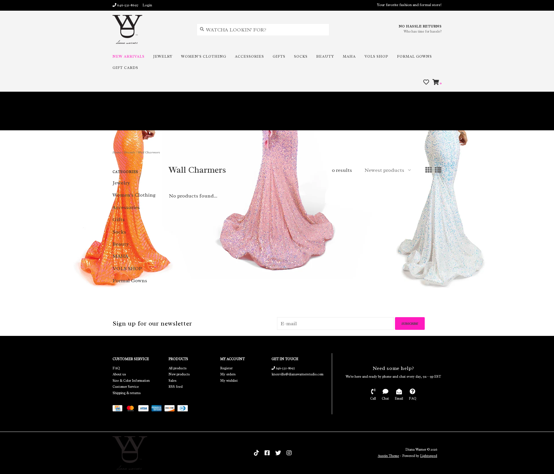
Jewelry (163, 56)
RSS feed (176, 386)
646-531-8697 (285, 368)
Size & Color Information (131, 380)
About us (119, 374)
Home (117, 152)
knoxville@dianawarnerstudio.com (297, 374)
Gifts (279, 56)
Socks (301, 56)
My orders (228, 374)
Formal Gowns (414, 56)
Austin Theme (388, 456)
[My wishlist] (426, 82)
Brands (129, 152)
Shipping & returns (127, 393)
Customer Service (126, 386)
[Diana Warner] (150, 29)
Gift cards (125, 67)
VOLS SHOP (376, 56)
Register (226, 368)
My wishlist (229, 380)
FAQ (116, 368)
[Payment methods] (119, 409)
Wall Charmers (149, 152)
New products (179, 374)
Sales (173, 380)
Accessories (249, 56)
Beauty (325, 56)
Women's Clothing (203, 56)
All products (178, 368)
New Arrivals (129, 56)
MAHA (349, 56)
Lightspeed (428, 456)
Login (147, 5)
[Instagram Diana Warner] (289, 453)
